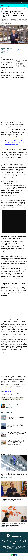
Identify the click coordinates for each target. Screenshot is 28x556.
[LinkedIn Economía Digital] (16, 555)
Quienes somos (6, 546)
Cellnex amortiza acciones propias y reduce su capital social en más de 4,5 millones (16, 425)
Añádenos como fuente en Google (22, 49)
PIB (11, 399)
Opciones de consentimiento (19, 547)
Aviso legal (15, 546)
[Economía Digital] (5, 6)
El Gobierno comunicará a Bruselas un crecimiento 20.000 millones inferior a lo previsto (21, 59)
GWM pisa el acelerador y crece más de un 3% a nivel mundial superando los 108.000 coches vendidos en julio (16, 433)
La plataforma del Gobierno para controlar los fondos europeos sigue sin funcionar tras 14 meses (21, 65)
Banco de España (5, 397)
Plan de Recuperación (17, 399)
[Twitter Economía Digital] (14, 555)
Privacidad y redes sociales (8, 547)
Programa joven (10, 548)
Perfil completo (9, 407)
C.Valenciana (14, 2)
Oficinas (11, 546)
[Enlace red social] (2, 541)
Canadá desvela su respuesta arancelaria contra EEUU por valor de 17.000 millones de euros (16, 417)
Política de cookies (21, 546)
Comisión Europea (19, 397)
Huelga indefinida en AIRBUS (21, 0)
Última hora (4, 0)
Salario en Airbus (11, 0)
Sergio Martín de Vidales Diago (13, 404)
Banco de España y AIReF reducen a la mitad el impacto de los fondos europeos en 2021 (14, 142)
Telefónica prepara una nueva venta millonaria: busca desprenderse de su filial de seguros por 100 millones (14, 474)
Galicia (8, 2)
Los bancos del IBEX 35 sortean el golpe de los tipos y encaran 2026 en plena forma (13, 393)
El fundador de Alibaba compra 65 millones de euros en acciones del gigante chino (13, 524)
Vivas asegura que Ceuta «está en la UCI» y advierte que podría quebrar (12, 499)
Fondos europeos (5, 399)
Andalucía (20, 2)
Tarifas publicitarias (17, 548)
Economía (9, 412)
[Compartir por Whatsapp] (12, 555)
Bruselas (12, 397)
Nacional (4, 2)
